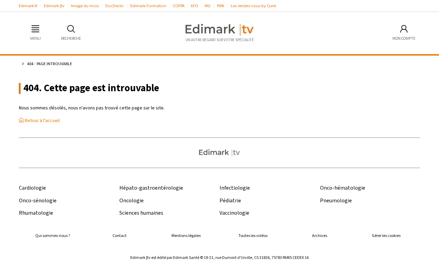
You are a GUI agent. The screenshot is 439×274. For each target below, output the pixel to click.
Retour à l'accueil (42, 121)
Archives (319, 236)
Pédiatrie (230, 200)
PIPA (220, 6)
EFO (194, 6)
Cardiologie (32, 188)
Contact (119, 236)
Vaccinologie (234, 213)
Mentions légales (186, 236)
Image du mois (85, 6)
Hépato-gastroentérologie (151, 188)
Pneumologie (336, 200)
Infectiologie (235, 188)
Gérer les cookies (386, 236)
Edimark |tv (54, 6)
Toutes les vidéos (253, 236)
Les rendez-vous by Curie (253, 6)
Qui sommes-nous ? (52, 236)
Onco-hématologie (342, 188)
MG (208, 6)
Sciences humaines (141, 213)
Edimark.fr (28, 6)
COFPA (179, 6)
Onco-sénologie (38, 200)
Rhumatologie (36, 213)
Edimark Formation (148, 6)
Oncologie (131, 200)
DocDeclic (114, 6)
